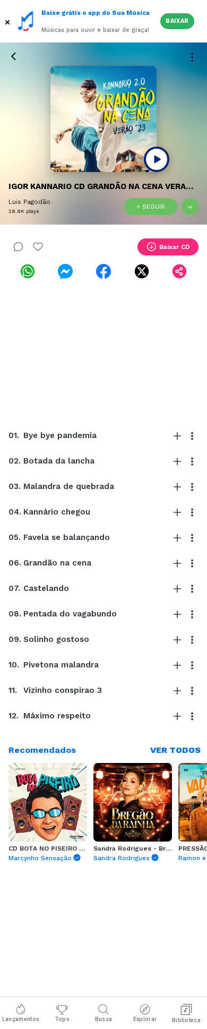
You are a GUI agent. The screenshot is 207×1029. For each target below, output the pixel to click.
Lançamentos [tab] (20, 1019)
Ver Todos (175, 750)
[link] (27, 271)
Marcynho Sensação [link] (40, 858)
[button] (8, 21)
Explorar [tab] (145, 1019)
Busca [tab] (104, 1019)
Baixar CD (174, 247)
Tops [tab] (62, 1019)
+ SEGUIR (150, 206)
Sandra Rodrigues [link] (121, 858)
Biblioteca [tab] (186, 1020)
